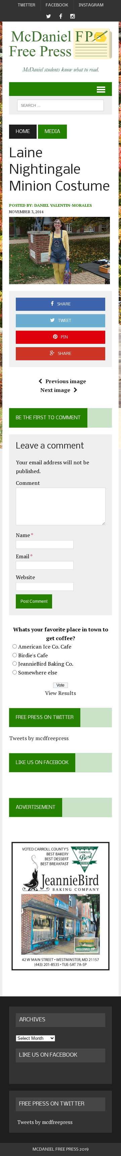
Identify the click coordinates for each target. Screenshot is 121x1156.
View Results (60, 693)
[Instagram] (72, 16)
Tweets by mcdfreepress (39, 738)
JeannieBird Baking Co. (45, 663)
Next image (55, 390)
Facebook (57, 5)
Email (23, 556)
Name (23, 535)
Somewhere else (37, 672)
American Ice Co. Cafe (44, 646)
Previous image (65, 381)
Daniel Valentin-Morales (63, 205)
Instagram (91, 5)
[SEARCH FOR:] (60, 105)
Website (25, 577)
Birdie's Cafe (33, 655)
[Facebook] (60, 16)
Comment (28, 483)
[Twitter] (48, 16)
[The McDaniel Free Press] (60, 43)
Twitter (26, 5)
